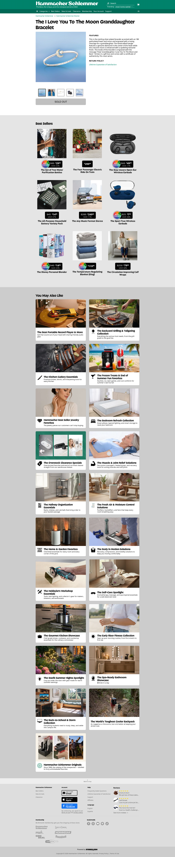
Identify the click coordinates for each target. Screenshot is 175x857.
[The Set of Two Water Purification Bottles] (52, 159)
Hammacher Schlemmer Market (67, 16)
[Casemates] (53, 841)
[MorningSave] (63, 832)
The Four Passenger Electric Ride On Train (87, 170)
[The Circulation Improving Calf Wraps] (123, 261)
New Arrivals (66, 11)
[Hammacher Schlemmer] (67, 3)
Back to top (87, 781)
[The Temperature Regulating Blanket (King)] (87, 261)
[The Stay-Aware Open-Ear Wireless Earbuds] (123, 159)
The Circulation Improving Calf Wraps (123, 273)
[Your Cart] (138, 5)
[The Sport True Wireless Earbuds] (123, 210)
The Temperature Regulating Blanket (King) (87, 272)
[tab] (42, 92)
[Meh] (44, 832)
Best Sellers (55, 11)
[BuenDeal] (63, 836)
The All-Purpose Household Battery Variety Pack (52, 222)
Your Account (98, 11)
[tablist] (61, 92)
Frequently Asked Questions (97, 791)
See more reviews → (120, 813)
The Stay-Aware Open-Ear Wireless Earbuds (123, 171)
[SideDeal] (44, 836)
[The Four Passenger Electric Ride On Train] (87, 159)
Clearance (76, 11)
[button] (37, 11)
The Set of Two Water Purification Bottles (52, 171)
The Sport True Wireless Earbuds (122, 222)
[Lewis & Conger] (63, 827)
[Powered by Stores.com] (87, 850)
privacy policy (78, 812)
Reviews (116, 788)
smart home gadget (123, 7)
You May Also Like (49, 295)
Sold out (61, 101)
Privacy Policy (103, 853)
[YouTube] (97, 823)
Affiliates (90, 800)
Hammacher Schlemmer (44, 16)
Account (64, 787)
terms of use (66, 812)
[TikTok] (107, 823)
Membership (87, 11)
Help (89, 787)
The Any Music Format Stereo (87, 220)
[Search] (108, 3)
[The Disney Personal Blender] (52, 261)
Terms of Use (114, 853)
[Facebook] (88, 823)
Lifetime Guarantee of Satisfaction (103, 64)
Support (108, 11)
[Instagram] (93, 823)
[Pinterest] (102, 823)
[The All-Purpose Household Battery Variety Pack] (52, 210)
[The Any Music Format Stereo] (87, 210)
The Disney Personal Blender (52, 271)
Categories (43, 11)
